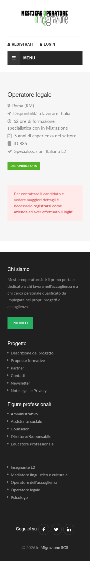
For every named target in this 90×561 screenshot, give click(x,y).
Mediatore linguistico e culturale (39, 475)
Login (49, 44)
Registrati (22, 44)
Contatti (18, 376)
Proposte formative (28, 361)
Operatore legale (25, 490)
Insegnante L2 (23, 467)
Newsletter (20, 383)
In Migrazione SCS (52, 548)
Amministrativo (24, 414)
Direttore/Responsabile (31, 437)
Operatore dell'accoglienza (34, 483)
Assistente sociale (26, 422)
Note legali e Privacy (28, 391)
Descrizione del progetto (32, 353)
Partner (17, 368)
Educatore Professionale (32, 444)
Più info (20, 322)
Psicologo (19, 498)
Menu (28, 58)
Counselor (20, 429)
